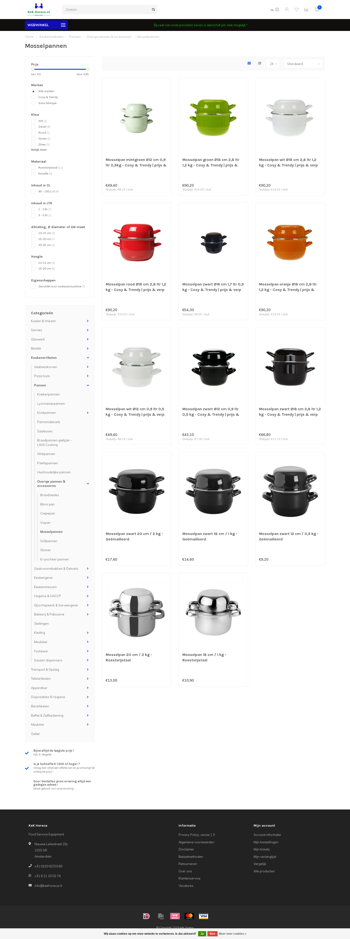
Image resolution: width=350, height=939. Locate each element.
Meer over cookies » (232, 933)
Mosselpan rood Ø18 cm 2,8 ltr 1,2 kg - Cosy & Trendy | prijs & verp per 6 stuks (136, 289)
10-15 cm (46, 233)
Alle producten (264, 871)
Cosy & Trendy (48, 97)
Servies (36, 330)
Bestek (36, 348)
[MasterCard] (189, 916)
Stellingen (41, 623)
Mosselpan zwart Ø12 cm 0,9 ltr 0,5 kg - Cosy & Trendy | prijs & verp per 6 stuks (210, 414)
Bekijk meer (39, 149)
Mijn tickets (262, 849)
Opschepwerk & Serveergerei (56, 605)
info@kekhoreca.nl (48, 886)
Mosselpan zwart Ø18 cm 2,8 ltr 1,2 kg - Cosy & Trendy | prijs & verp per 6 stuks (290, 414)
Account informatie (267, 835)
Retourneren (188, 864)
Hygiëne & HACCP (47, 596)
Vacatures (186, 886)
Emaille (45, 173)
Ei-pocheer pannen (54, 559)
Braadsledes (49, 495)
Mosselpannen (51, 532)
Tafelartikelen (41, 678)
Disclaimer (186, 849)
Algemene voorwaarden (196, 842)
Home (29, 37)
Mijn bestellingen (266, 842)
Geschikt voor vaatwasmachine (61, 286)
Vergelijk (260, 864)
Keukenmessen (45, 587)
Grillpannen (48, 541)
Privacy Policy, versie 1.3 (197, 835)
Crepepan (47, 513)
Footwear (41, 651)
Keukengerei (43, 577)
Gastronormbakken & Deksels (56, 568)
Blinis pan (47, 504)
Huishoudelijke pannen (54, 472)
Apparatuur (39, 688)
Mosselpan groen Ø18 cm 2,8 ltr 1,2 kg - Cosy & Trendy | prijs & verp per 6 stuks (210, 165)
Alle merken (46, 91)
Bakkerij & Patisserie (49, 614)
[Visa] (204, 916)
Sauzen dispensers (48, 660)
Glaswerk (38, 339)
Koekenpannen (48, 394)
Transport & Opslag (45, 669)
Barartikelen (40, 706)
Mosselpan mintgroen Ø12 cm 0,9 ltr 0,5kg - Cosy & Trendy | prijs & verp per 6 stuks (136, 165)
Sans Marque (47, 103)
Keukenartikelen (44, 358)
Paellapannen (47, 463)
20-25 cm (46, 245)
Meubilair (40, 642)
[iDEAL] (146, 916)
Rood (44, 132)
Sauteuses (45, 431)
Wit (42, 121)
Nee (212, 933)
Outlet (35, 734)
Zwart (44, 126)
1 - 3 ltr (44, 209)
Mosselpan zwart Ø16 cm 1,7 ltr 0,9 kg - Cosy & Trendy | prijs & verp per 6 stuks (213, 289)
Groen (44, 138)
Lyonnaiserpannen (51, 403)
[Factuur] (161, 916)
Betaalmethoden (191, 857)
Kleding (39, 632)
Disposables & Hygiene (48, 697)
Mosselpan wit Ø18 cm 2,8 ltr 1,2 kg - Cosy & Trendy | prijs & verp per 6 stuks (288, 165)
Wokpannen (46, 454)
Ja (202, 933)
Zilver (44, 144)
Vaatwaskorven (45, 367)
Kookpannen (46, 413)
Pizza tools (42, 376)
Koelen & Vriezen (43, 321)
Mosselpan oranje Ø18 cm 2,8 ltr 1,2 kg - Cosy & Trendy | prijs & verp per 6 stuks (288, 289)
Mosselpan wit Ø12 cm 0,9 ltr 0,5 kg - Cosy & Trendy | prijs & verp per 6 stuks (135, 414)
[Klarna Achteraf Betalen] (175, 916)
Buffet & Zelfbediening (47, 715)
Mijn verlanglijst (265, 857)
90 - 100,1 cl (48, 191)
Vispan (45, 522)
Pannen (40, 385)
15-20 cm (46, 239)
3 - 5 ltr (44, 215)
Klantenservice (189, 878)
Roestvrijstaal (50, 167)
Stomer (45, 550)
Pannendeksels (48, 422)
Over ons (185, 871)
